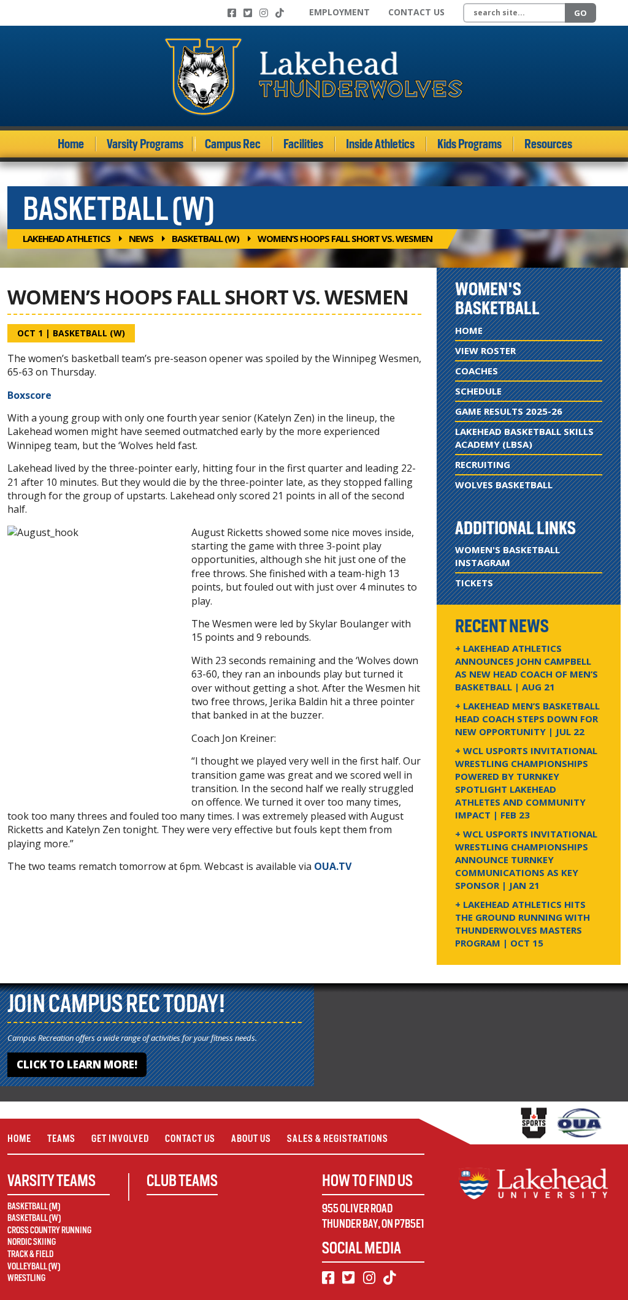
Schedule (478, 391)
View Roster (485, 350)
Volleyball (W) (33, 1266)
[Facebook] (232, 13)
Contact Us (416, 12)
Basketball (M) (33, 1206)
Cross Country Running (49, 1230)
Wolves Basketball (504, 484)
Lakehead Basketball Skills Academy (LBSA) (524, 437)
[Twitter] (247, 13)
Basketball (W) (205, 238)
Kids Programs (469, 144)
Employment (339, 12)
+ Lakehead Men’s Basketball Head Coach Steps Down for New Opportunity (527, 719)
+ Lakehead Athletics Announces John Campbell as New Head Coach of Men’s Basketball (526, 667)
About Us (251, 1138)
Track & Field (30, 1254)
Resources (548, 144)
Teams (61, 1138)
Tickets (474, 582)
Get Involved (120, 1138)
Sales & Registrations (337, 1138)
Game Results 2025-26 (508, 411)
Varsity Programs (145, 144)
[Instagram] (263, 13)
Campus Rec (233, 144)
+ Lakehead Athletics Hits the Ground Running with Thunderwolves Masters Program (522, 923)
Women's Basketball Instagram (507, 556)
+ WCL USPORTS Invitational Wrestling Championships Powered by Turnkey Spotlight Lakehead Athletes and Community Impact (526, 782)
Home (71, 144)
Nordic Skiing (31, 1242)
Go (580, 12)
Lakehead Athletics (66, 238)
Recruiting (482, 464)
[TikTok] (279, 13)
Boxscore (29, 395)
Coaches (476, 371)
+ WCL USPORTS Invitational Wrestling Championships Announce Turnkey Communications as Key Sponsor (526, 859)
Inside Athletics (380, 144)
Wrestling (26, 1278)
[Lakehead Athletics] (314, 76)
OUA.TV (332, 866)
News (141, 238)
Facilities (303, 144)
